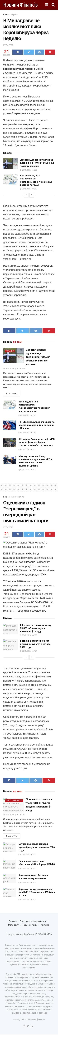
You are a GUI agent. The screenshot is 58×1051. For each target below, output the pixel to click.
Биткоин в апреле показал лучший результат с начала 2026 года (35, 644)
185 (33, 868)
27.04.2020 (8, 45)
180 (33, 882)
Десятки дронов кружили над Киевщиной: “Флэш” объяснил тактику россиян (37, 162)
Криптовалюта (17, 497)
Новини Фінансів (20, 5)
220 (35, 170)
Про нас (13, 921)
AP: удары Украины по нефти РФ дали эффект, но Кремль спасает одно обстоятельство (37, 442)
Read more (11, 393)
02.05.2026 (26, 635)
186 (33, 450)
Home (6, 15)
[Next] (31, 195)
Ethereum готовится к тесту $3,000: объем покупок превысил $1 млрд (35, 628)
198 (33, 432)
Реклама (45, 925)
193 (33, 470)
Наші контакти (30, 925)
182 (33, 899)
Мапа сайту (13, 925)
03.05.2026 (26, 170)
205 (35, 189)
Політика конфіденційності (33, 921)
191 (35, 651)
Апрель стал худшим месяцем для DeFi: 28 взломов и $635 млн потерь (37, 892)
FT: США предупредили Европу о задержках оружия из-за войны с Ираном (37, 425)
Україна (14, 15)
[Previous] (26, 195)
